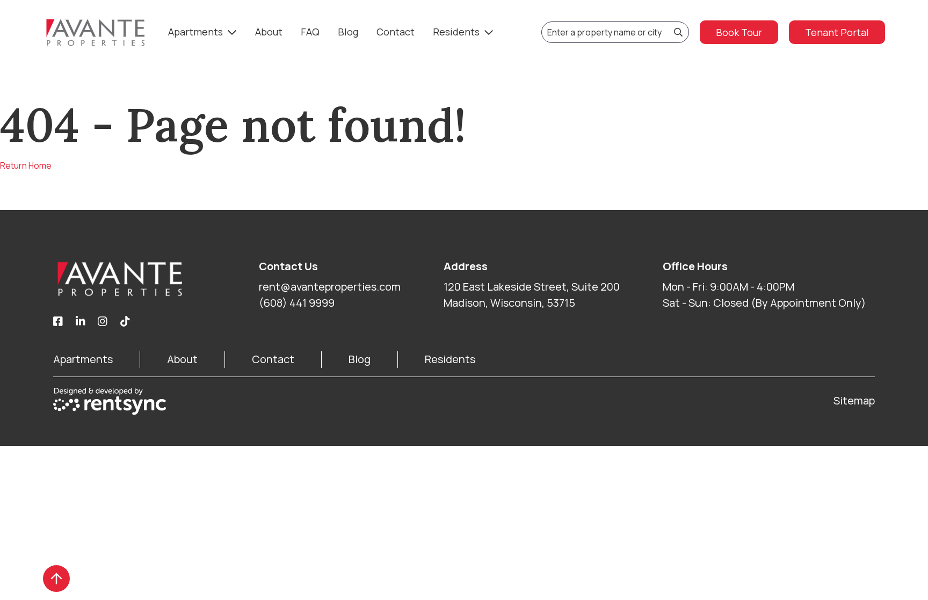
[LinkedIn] (80, 321)
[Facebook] (58, 321)
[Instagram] (102, 321)
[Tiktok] (125, 321)
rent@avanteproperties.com (330, 286)
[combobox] (615, 32)
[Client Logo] (156, 278)
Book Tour (739, 32)
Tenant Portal (837, 32)
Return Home (26, 165)
